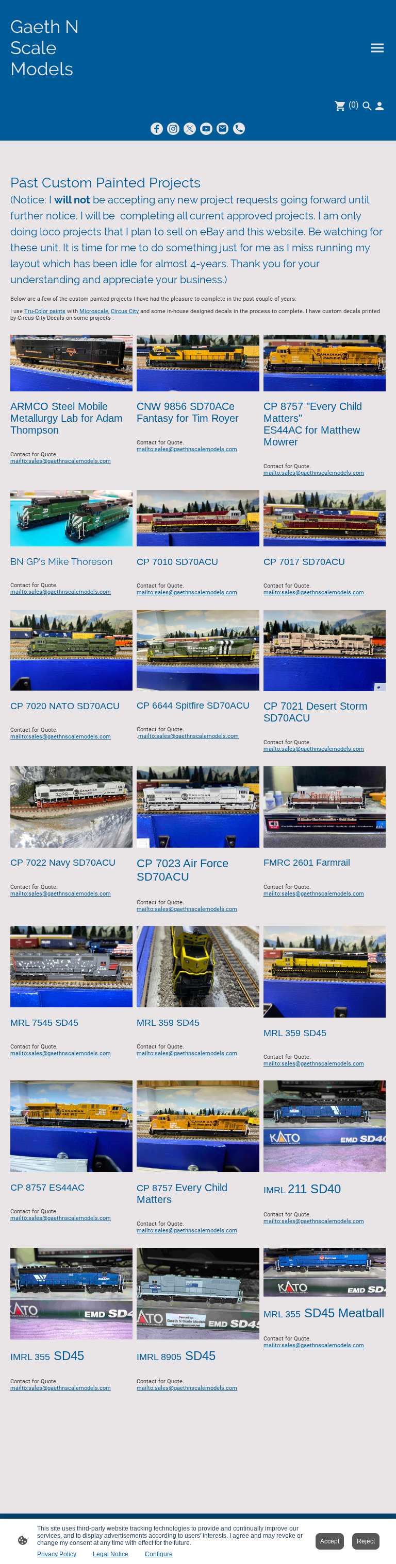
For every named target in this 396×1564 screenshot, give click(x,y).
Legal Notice (110, 1554)
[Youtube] (206, 129)
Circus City (125, 311)
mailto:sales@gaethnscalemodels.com (60, 461)
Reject (366, 1541)
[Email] (223, 129)
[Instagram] (173, 129)
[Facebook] (157, 129)
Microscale (93, 311)
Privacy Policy (56, 1554)
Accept (329, 1541)
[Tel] (239, 129)
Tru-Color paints (44, 311)
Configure (159, 1554)
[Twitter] (190, 129)
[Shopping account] (379, 106)
